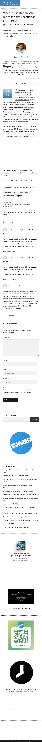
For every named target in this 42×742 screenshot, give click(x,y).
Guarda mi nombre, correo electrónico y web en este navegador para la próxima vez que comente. (19, 391)
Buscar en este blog (9, 415)
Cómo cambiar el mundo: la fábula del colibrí (16, 527)
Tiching (31, 180)
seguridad (19, 196)
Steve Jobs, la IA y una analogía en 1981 (15, 517)
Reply (14, 251)
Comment (6, 337)
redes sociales (9, 196)
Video (16, 180)
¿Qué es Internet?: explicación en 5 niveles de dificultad (21, 520)
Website (6, 378)
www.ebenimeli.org (32, 78)
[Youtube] (25, 84)
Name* (5, 360)
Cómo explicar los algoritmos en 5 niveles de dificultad (20, 513)
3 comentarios (29, 24)
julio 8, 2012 (20, 24)
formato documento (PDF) (12, 173)
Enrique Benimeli (10, 24)
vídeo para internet (13, 286)
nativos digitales (9, 192)
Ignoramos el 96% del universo (13, 504)
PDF (21, 180)
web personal (13, 70)
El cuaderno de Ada (9, 466)
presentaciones (23, 192)
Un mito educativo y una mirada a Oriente (16, 475)
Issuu (25, 180)
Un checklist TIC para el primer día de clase (16, 524)
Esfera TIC (7, 2)
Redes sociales (30, 187)
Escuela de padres (19, 187)
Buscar (35, 419)
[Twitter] (17, 84)
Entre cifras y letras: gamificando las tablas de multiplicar (21, 494)
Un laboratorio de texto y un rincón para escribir (18, 491)
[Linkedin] (22, 84)
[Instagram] (19, 84)
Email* (5, 369)
